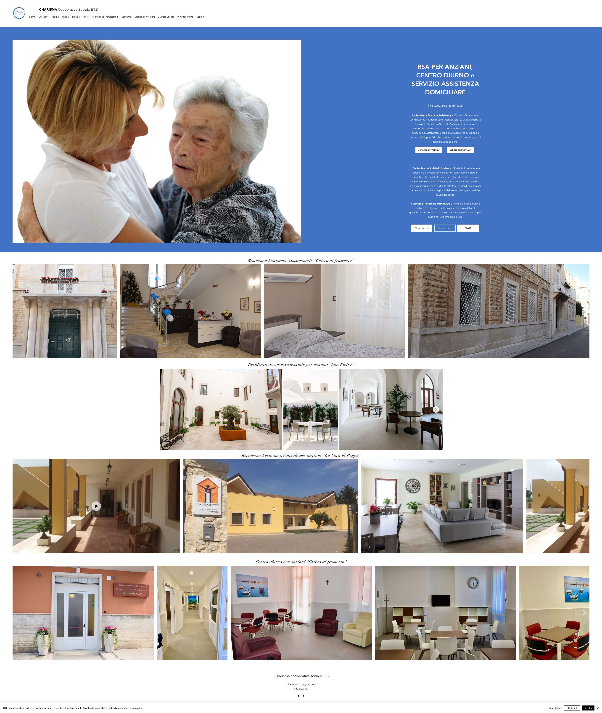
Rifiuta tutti (572, 708)
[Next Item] (584, 311)
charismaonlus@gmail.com (301, 684)
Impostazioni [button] (555, 708)
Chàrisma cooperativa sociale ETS (302, 676)
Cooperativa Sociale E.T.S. (68, 9)
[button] (468, 228)
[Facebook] (298, 695)
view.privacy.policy (133, 708)
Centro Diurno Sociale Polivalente (432, 168)
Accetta (588, 708)
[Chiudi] (598, 707)
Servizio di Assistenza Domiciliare (431, 203)
